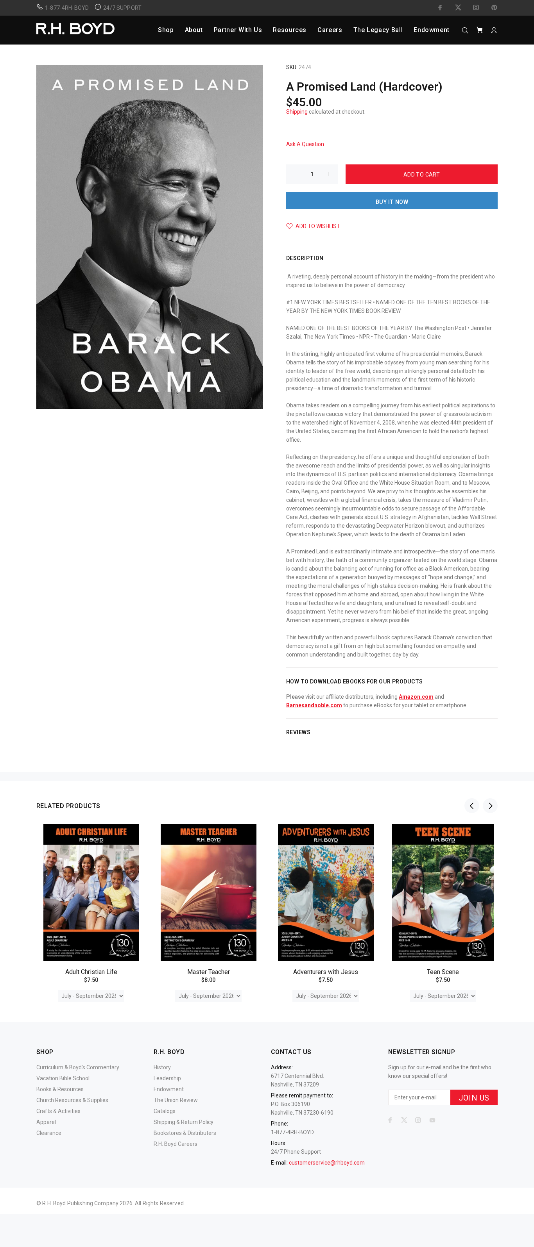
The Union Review (176, 1100)
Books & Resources (60, 1089)
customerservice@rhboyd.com (327, 1163)
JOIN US (474, 1097)
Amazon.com (416, 697)
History (162, 1067)
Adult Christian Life (91, 972)
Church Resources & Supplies (72, 1100)
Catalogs (165, 1111)
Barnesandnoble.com (314, 705)
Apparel (46, 1122)
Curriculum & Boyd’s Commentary (77, 1067)
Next (490, 805)
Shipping (297, 112)
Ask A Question (305, 144)
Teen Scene (443, 972)
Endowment (169, 1089)
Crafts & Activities (58, 1111)
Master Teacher (208, 972)
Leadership (167, 1078)
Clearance (48, 1133)
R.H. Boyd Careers (175, 1144)
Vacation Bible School (63, 1078)
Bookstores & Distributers (185, 1133)
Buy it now (392, 202)
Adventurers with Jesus (325, 972)
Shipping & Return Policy (183, 1122)
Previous (471, 805)
